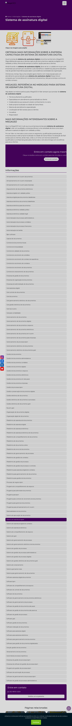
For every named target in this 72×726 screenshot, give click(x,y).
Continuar (36, 722)
